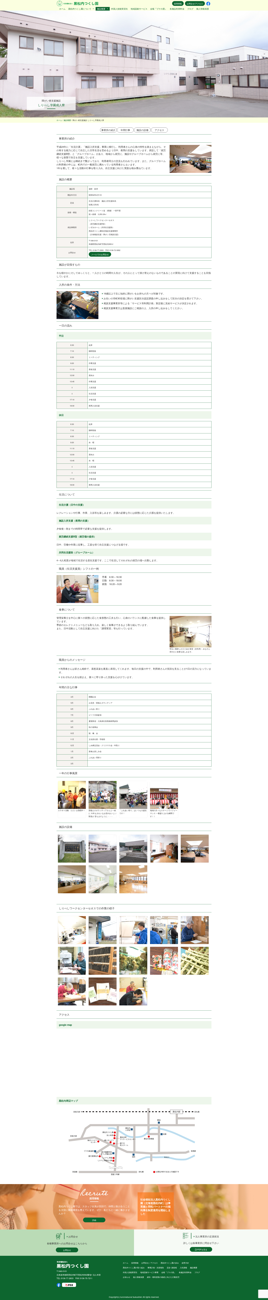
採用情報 (178, 3)
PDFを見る (202, 1249)
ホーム (62, 8)
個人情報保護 (202, 8)
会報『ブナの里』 (158, 8)
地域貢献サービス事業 (149, 1272)
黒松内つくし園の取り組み (134, 1267)
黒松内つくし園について (79, 8)
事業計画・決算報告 (156, 1267)
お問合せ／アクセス (149, 1263)
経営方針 (185, 1263)
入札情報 (183, 1267)
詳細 (94, 1220)
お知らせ (126, 1277)
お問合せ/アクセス (195, 3)
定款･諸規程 (172, 1267)
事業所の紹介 (108, 130)
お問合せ (67, 1250)
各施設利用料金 (177, 8)
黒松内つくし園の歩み (170, 1263)
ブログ (190, 8)
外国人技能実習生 (119, 8)
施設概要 (101, 8)
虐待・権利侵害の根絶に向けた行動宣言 (163, 1277)
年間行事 (125, 130)
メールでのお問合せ (100, 254)
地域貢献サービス (139, 8)
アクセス (159, 130)
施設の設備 (142, 130)
